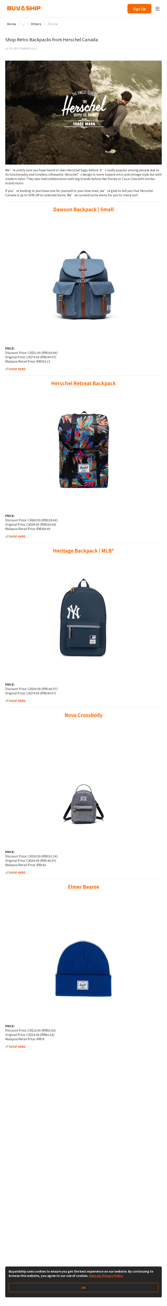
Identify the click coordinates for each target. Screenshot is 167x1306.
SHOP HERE (17, 369)
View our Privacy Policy (106, 1275)
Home (11, 24)
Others (36, 24)
